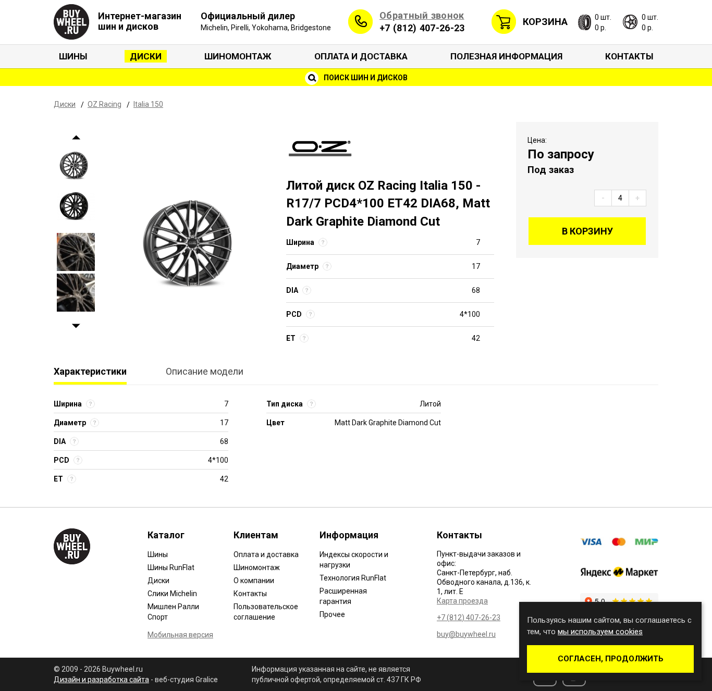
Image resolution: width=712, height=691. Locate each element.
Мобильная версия (180, 635)
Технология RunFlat (353, 578)
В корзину (587, 231)
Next (76, 326)
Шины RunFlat (171, 567)
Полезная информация (506, 56)
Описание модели (204, 371)
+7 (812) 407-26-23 (421, 27)
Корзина (545, 21)
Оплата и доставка (361, 56)
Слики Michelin (172, 593)
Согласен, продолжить (611, 658)
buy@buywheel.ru (466, 634)
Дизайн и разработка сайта (101, 679)
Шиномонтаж (238, 56)
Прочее (332, 614)
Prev (76, 137)
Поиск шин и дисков (365, 77)
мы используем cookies (600, 631)
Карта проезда (462, 601)
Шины (73, 56)
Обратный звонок (421, 15)
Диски (146, 56)
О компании (254, 580)
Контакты (629, 56)
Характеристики (90, 371)
